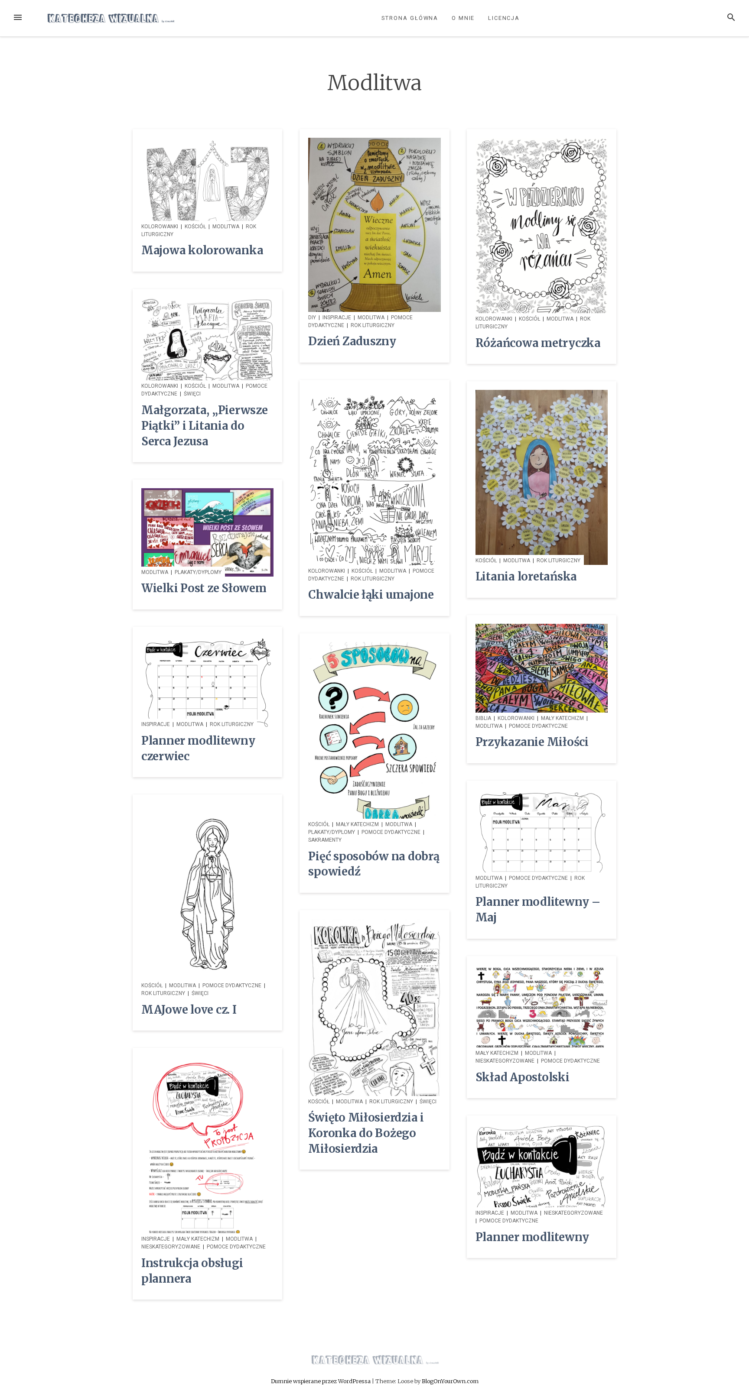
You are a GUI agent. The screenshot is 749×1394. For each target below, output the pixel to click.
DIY (312, 317)
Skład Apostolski (522, 1077)
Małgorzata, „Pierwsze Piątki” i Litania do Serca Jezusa (204, 425)
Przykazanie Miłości (532, 742)
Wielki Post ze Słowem (204, 588)
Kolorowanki (159, 227)
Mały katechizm (562, 718)
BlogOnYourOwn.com (450, 1381)
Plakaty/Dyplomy (198, 572)
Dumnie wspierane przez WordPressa (321, 1381)
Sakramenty (325, 840)
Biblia (483, 718)
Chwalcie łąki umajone (371, 595)
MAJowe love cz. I (189, 1010)
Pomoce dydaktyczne (538, 726)
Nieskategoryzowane (504, 1061)
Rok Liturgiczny (372, 325)
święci (192, 394)
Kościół (195, 227)
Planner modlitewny (532, 1237)
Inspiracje (336, 317)
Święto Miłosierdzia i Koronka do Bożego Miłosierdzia (366, 1133)
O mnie (463, 18)
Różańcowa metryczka (538, 343)
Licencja (504, 18)
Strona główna (409, 18)
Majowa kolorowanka (202, 250)
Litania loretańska (526, 577)
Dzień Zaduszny (352, 341)
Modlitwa (225, 227)
